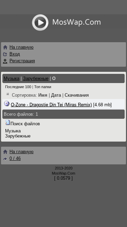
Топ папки (42, 87)
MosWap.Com (63, 173)
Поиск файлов (25, 123)
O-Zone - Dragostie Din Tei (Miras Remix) (51, 104)
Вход (14, 53)
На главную (21, 47)
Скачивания (77, 95)
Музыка (11, 78)
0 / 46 (15, 158)
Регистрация (22, 60)
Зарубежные (35, 78)
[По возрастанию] (7, 95)
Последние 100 (18, 87)
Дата (56, 95)
